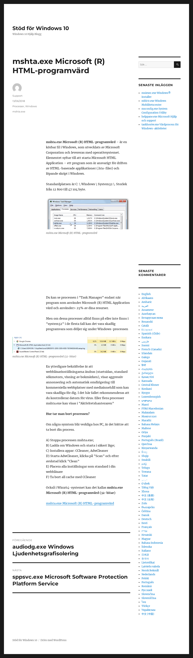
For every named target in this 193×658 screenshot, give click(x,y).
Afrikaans (147, 298)
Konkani (147, 388)
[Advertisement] (89, 111)
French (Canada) (152, 349)
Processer (18, 106)
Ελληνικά (147, 329)
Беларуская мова (152, 317)
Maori (145, 404)
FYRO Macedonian (152, 408)
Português (148, 582)
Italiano (146, 550)
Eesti (144, 523)
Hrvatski (147, 535)
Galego (146, 357)
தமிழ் (144, 463)
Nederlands (148, 574)
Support (17, 95)
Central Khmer (150, 385)
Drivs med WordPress (54, 640)
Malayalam (148, 412)
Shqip (145, 456)
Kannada (147, 381)
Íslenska (147, 546)
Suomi (145, 345)
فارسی (145, 341)
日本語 (145, 554)
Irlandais (147, 353)
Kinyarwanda (149, 448)
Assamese (148, 310)
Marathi (146, 420)
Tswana (146, 471)
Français (147, 527)
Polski (145, 578)
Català (145, 325)
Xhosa (145, 491)
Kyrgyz (146, 392)
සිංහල (145, 452)
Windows (31, 106)
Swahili (146, 460)
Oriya (145, 432)
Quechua (147, 444)
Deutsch (147, 519)
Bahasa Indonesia (152, 542)
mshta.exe (18, 111)
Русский (147, 590)
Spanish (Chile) (151, 333)
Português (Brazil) (153, 440)
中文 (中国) (148, 614)
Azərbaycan (148, 313)
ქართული (147, 373)
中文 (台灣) (148, 499)
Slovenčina (148, 594)
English (146, 294)
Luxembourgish (151, 396)
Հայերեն (147, 369)
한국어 (145, 558)
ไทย (144, 602)
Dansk (145, 515)
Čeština (146, 511)
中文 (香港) (148, 495)
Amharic (147, 302)
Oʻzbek (146, 483)
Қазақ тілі (148, 377)
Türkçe (146, 606)
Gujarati (146, 361)
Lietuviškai (148, 562)
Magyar (146, 538)
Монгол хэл (149, 416)
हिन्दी (144, 365)
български (148, 507)
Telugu (146, 467)
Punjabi (146, 436)
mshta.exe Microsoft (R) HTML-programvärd (80, 503)
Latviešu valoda (151, 566)
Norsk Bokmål (150, 570)
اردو (145, 479)
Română (147, 586)
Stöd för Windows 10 (40, 28)
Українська (148, 610)
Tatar (145, 475)
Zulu (144, 503)
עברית (144, 531)
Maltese (146, 428)
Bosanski (147, 321)
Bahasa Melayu (150, 424)
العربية (145, 306)
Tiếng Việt (148, 487)
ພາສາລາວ (147, 400)
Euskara (146, 337)
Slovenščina (149, 598)
